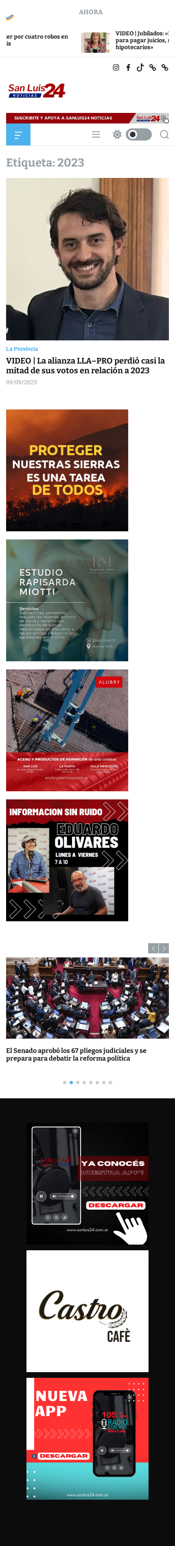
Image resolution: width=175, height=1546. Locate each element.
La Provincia (22, 349)
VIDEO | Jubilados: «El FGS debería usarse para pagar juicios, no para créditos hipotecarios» (105, 40)
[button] (153, 948)
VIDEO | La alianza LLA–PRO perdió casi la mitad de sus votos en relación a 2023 (85, 365)
